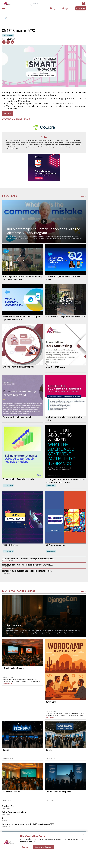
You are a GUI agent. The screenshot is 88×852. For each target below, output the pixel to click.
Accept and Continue (43, 847)
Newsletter (80, 8)
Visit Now (7, 113)
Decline (25, 847)
